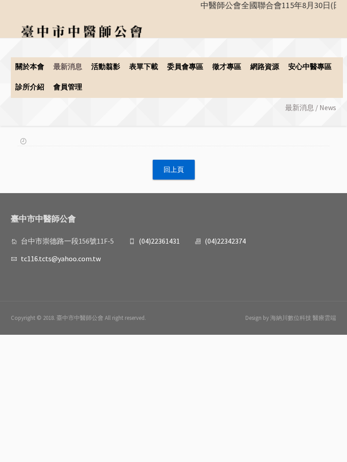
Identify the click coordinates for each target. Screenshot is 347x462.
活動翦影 (105, 66)
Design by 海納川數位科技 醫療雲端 (290, 318)
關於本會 (29, 66)
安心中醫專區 (310, 66)
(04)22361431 (159, 240)
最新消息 (67, 66)
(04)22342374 (225, 240)
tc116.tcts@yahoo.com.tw (61, 258)
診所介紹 (29, 86)
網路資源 (264, 66)
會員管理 (67, 86)
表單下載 (143, 66)
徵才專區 (226, 66)
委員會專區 (185, 66)
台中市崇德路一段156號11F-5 (67, 240)
